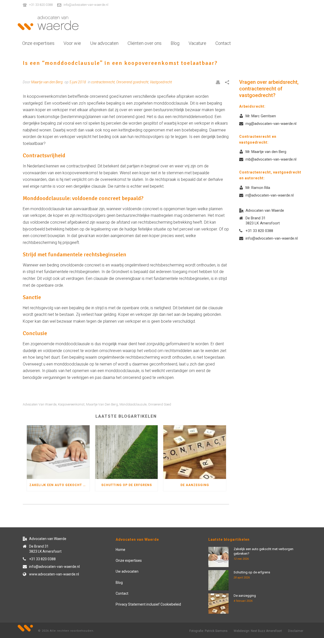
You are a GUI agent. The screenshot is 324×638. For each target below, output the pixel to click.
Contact (223, 43)
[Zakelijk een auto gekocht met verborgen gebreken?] (58, 452)
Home (120, 550)
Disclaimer (295, 631)
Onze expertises (38, 43)
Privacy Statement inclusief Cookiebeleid (148, 604)
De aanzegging (194, 485)
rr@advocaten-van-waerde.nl (270, 195)
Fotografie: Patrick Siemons (208, 631)
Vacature (197, 43)
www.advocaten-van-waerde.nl (54, 574)
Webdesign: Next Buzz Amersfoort (258, 631)
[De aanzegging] (194, 452)
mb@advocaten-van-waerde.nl (271, 159)
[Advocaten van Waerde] (48, 23)
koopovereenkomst (71, 404)
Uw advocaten (104, 43)
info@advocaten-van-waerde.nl (86, 5)
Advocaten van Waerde (39, 404)
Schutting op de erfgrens (126, 485)
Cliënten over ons (144, 43)
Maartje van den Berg (102, 404)
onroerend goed (159, 404)
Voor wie (72, 43)
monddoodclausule (133, 404)
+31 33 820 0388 (41, 5)
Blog (175, 43)
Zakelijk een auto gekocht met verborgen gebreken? (59, 485)
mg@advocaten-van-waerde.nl (271, 123)
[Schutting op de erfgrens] (126, 452)
